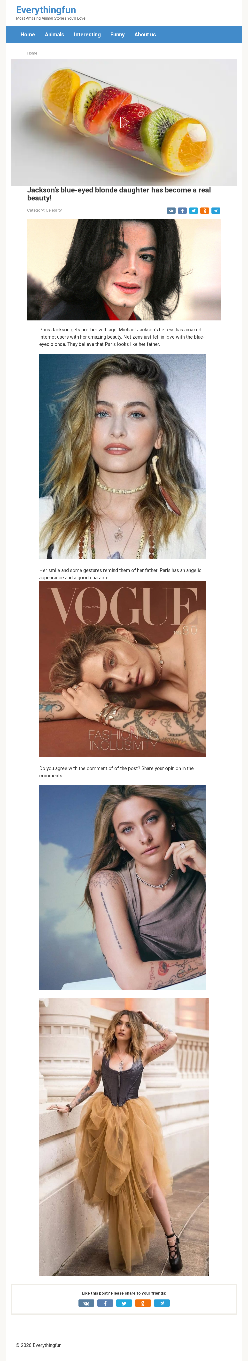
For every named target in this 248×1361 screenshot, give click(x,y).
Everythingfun (46, 10)
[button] (124, 122)
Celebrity (54, 210)
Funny (117, 35)
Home (28, 35)
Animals (54, 35)
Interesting (87, 35)
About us (145, 35)
